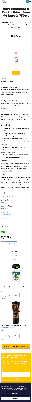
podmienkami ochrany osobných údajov (14, 380)
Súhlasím (15, 398)
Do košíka (16, 41)
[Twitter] (14, 73)
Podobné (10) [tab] (15, 255)
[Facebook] (18, 73)
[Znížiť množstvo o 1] (5, 245)
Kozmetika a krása (6, 214)
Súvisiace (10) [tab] (15, 251)
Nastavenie (15, 393)
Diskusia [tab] (15, 259)
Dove (2, 202)
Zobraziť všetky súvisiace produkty (16, 346)
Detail (16, 295)
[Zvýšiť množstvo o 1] (5, 243)
